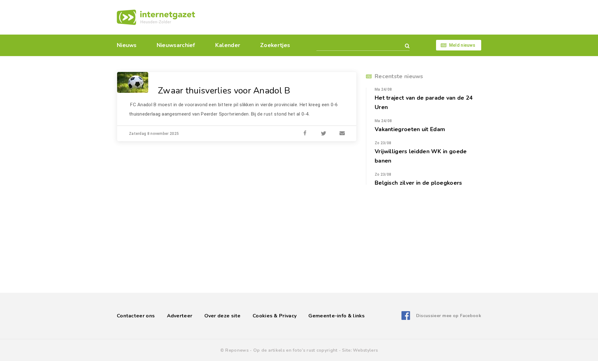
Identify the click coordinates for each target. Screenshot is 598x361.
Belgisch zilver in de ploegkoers (418, 183)
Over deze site (222, 315)
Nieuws (127, 45)
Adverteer (179, 315)
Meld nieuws (462, 45)
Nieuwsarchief (176, 45)
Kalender (227, 45)
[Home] (156, 17)
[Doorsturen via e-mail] (342, 133)
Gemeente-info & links (336, 315)
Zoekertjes (275, 45)
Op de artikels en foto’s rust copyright (295, 350)
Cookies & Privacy (275, 315)
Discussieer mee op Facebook (448, 316)
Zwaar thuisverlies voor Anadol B (224, 91)
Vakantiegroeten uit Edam (410, 129)
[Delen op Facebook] (305, 133)
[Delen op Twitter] (323, 133)
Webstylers (365, 350)
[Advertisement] (341, 17)
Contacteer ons (136, 315)
